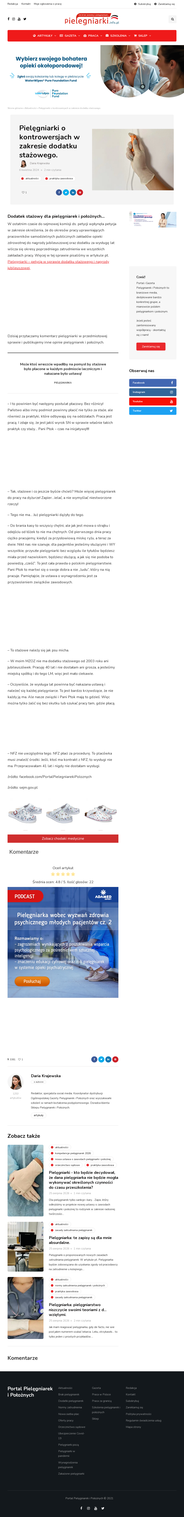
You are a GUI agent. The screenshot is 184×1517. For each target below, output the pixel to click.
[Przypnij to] (80, 192)
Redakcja (13, 4)
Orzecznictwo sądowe (71, 1427)
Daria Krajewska (40, 163)
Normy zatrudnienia (70, 1407)
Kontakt (26, 4)
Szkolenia (118, 36)
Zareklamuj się (166, 4)
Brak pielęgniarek (68, 1394)
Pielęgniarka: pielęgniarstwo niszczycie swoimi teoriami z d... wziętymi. (78, 1309)
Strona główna (15, 108)
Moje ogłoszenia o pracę (47, 4)
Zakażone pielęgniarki (71, 1473)
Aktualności (31, 108)
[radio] (53, 875)
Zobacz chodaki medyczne (63, 838)
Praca (93, 36)
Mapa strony (133, 1427)
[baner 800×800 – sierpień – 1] (63, 942)
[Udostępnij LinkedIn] (73, 192)
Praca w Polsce (101, 1394)
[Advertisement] (75, 302)
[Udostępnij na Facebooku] (59, 192)
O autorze (38, 1081)
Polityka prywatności (138, 1414)
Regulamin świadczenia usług (143, 1420)
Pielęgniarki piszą (68, 1445)
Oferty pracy (65, 1420)
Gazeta (70, 36)
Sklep (142, 36)
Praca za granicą (102, 1401)
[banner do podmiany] (152, 220)
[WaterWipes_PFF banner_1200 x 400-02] (92, 75)
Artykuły (44, 36)
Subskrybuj (144, 4)
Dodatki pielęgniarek (70, 1401)
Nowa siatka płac (68, 1414)
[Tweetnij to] (66, 192)
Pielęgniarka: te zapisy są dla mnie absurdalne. (80, 1240)
